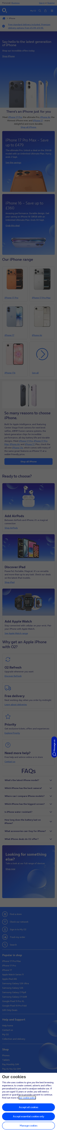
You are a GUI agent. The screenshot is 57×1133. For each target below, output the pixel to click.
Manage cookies (28, 1125)
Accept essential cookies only (28, 1116)
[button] (54, 747)
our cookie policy (27, 1097)
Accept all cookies (28, 1107)
